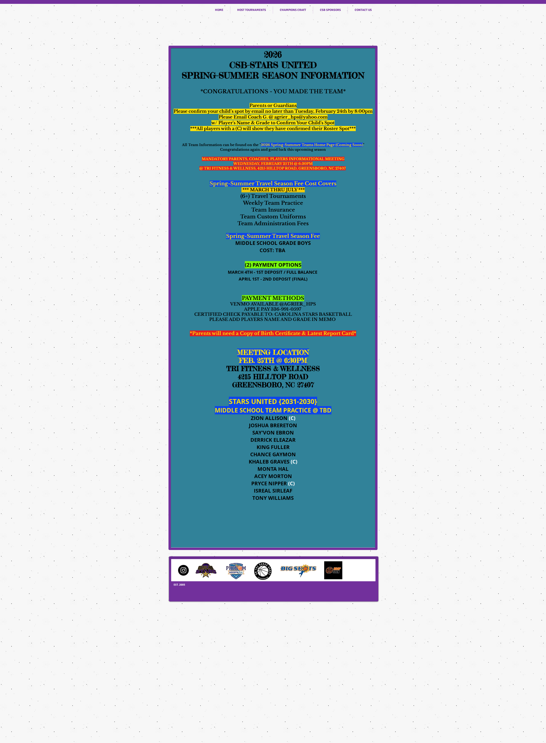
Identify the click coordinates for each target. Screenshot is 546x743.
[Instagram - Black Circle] (183, 570)
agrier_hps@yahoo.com (301, 117)
